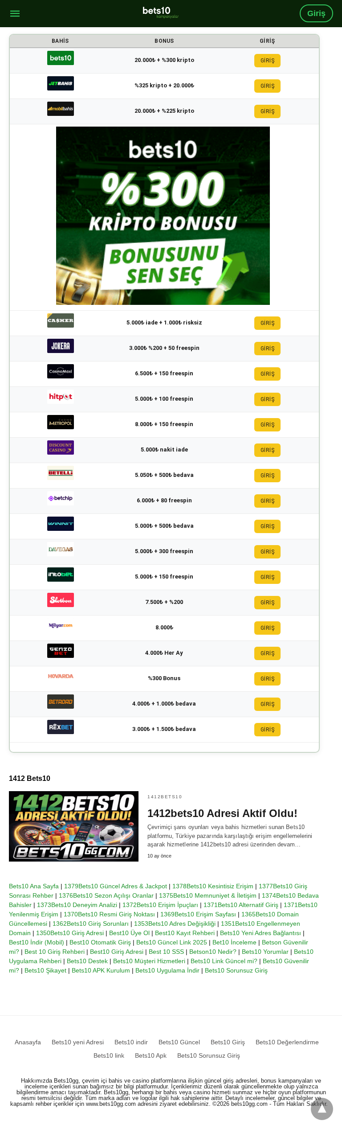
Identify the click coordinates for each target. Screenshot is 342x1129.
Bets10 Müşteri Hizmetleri (149, 961)
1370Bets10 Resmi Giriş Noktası (109, 914)
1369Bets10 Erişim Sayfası (198, 914)
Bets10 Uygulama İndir (167, 970)
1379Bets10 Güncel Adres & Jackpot (115, 886)
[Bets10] (161, 12)
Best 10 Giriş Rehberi (54, 951)
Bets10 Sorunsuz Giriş (236, 970)
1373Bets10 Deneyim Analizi (77, 904)
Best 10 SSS (166, 951)
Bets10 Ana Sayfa (34, 886)
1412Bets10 (164, 796)
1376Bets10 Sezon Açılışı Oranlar (106, 895)
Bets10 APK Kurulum (101, 970)
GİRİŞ (268, 60)
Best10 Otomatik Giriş (100, 942)
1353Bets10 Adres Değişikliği (175, 923)
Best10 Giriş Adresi (116, 951)
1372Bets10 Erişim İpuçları (160, 904)
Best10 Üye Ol (129, 932)
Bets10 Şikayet (45, 970)
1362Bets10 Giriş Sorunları (91, 923)
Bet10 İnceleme (234, 942)
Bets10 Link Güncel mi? (224, 961)
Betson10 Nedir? (212, 951)
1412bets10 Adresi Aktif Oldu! (222, 813)
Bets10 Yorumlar (265, 951)
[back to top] (322, 1109)
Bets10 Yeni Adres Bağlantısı (260, 932)
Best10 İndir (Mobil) (36, 942)
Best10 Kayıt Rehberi (185, 932)
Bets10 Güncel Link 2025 (171, 942)
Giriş (316, 13)
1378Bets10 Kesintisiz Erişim (212, 886)
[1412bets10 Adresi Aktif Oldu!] (73, 826)
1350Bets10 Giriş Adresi (70, 932)
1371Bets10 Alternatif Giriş (241, 904)
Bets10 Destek (87, 961)
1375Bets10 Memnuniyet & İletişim (207, 895)
